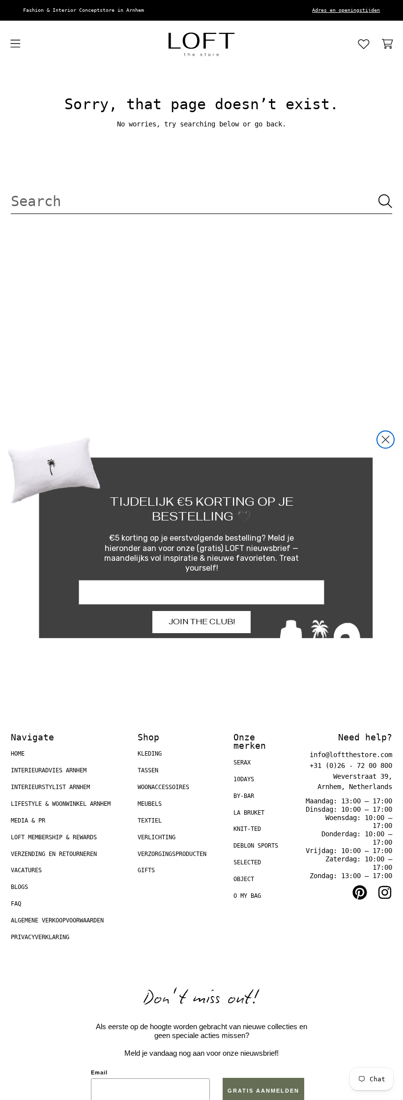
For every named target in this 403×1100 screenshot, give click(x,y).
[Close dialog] (385, 439)
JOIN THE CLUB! (202, 621)
